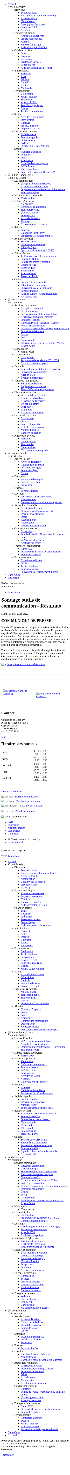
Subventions (27, 99)
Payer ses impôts (29, 490)
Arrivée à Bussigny (31, 461)
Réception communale (32, 308)
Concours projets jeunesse (34, 224)
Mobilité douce (28, 134)
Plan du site (14, 830)
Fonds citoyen (28, 64)
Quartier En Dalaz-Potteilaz (35, 146)
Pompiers (25, 154)
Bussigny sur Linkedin (31, 805)
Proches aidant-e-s (30, 125)
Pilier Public (14, 592)
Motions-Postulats (30, 430)
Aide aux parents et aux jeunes (36, 67)
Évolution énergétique (32, 377)
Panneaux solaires (30, 569)
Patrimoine (26, 409)
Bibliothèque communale (34, 285)
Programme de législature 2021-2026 (40, 360)
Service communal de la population (39, 314)
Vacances (25, 221)
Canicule (25, 122)
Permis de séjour (29, 470)
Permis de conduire (31, 554)
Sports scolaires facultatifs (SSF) (37, 250)
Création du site (16, 842)
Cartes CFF (27, 548)
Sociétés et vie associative (34, 282)
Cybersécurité (28, 340)
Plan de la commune (25, 811)
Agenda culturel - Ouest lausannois (39, 293)
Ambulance (27, 160)
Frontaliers (26, 485)
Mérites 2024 (27, 198)
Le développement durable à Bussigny (40, 369)
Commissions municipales (34, 363)
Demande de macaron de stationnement (41, 551)
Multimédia (27, 88)
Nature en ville (28, 264)
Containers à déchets (31, 560)
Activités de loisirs (30, 218)
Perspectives (27, 406)
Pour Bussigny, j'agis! (32, 105)
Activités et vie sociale (32, 117)
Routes (24, 85)
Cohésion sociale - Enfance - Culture (40, 322)
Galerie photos (28, 441)
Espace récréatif (29, 102)
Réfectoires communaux (33, 206)
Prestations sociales (31, 62)
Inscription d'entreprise (32, 479)
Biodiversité (27, 93)
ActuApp (25, 30)
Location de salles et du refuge (36, 496)
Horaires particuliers (11, 791)
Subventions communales (34, 372)
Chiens (24, 473)
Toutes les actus (29, 12)
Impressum (13, 825)
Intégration (26, 59)
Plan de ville (27, 444)
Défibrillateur (28, 166)
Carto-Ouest (14, 574)
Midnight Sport (28, 247)
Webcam (25, 438)
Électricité (26, 73)
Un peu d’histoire (30, 403)
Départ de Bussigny (31, 467)
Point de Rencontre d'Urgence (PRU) (40, 172)
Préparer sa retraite (30, 128)
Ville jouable (27, 270)
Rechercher (7, 583)
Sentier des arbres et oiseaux (35, 261)
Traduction (13, 856)
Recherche (13, 577)
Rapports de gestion (31, 432)
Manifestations (28, 499)
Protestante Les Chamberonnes (37, 235)
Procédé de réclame (31, 482)
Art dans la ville (29, 296)
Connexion (13, 833)
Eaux (23, 76)
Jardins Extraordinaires (32, 111)
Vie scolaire (27, 204)
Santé (24, 53)
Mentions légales (16, 827)
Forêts (24, 337)
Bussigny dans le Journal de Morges (39, 15)
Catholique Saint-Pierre (33, 232)
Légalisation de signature (33, 525)
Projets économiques (31, 38)
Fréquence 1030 (29, 27)
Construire (26, 531)
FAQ (10, 822)
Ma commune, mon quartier (35, 450)
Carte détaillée (28, 447)
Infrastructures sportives (33, 244)
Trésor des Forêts (29, 276)
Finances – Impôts (30, 319)
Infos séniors (27, 119)
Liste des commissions (32, 427)
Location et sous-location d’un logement (41, 502)
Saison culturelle (29, 290)
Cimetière (26, 82)
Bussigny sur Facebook (33, 24)
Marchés (25, 41)
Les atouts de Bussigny (33, 401)
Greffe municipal (29, 311)
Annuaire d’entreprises (32, 35)
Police (24, 157)
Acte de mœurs (28, 519)
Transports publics (30, 137)
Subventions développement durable (39, 571)
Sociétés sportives (30, 241)
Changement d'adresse (32, 464)
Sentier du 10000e (30, 259)
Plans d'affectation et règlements (37, 389)
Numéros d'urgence (31, 151)
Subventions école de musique (36, 288)
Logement (26, 56)
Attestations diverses (31, 508)
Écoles (24, 334)
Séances (25, 421)
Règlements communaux (33, 386)
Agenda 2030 (28, 374)
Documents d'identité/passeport (37, 511)
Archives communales (32, 412)
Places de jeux (28, 267)
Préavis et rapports (30, 424)
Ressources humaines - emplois (37, 317)
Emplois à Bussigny (31, 44)
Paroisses (25, 230)
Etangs (24, 108)
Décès (24, 516)
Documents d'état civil (32, 514)
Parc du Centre (28, 273)
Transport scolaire (30, 209)
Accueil (12, 4)
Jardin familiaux (29, 96)
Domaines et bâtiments (32, 331)
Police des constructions (33, 325)
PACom (25, 143)
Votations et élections (31, 383)
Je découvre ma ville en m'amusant (38, 256)
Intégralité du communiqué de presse (26, 664)
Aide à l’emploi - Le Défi (34, 47)
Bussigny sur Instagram (28, 801)
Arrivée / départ (29, 18)
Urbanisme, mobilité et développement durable (45, 328)
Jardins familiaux (29, 566)
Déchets (25, 79)
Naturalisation (28, 21)
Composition (27, 357)
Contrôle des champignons (34, 163)
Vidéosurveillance (30, 169)
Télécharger (7, 1454)
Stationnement (28, 140)
